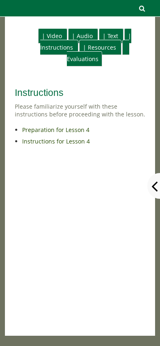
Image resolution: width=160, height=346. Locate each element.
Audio (85, 36)
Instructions (56, 47)
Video (54, 36)
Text (112, 36)
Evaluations (82, 59)
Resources (102, 47)
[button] (142, 8)
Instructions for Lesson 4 (56, 141)
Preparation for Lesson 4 (55, 130)
